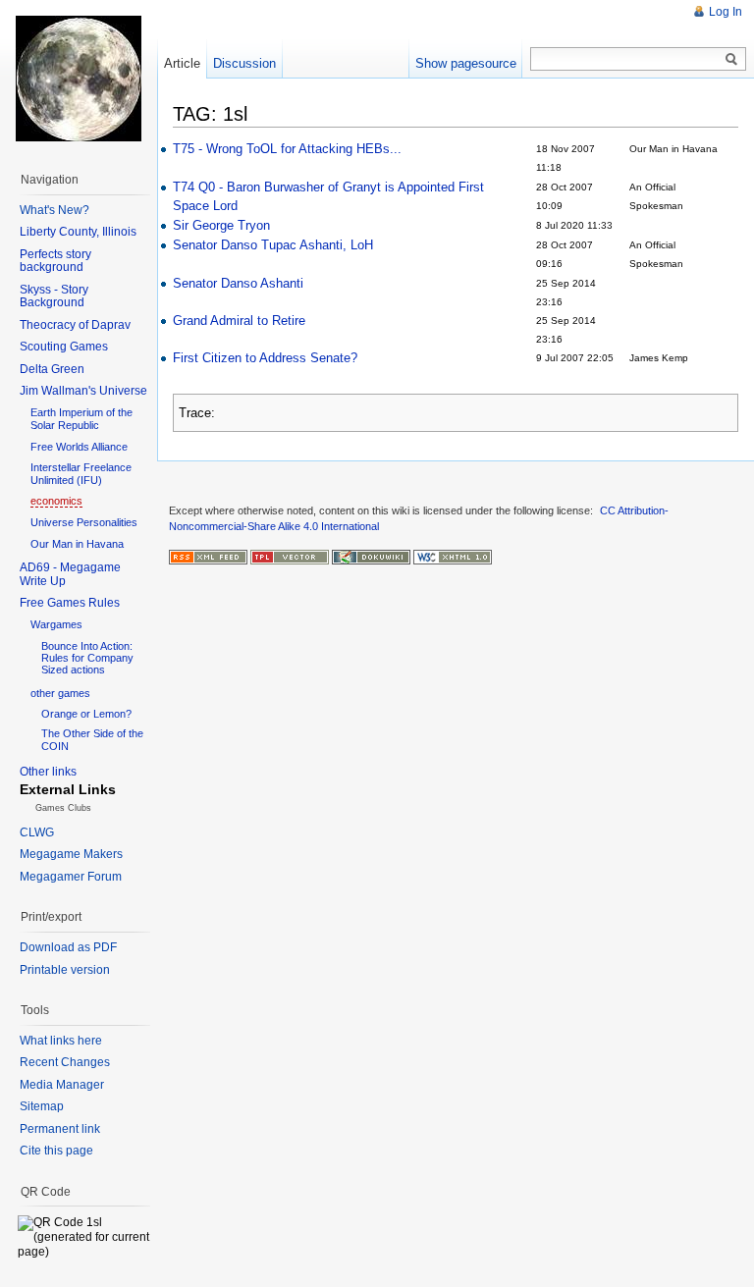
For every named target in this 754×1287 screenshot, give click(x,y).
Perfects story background (55, 261)
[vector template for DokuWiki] (289, 557)
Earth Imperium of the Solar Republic (81, 418)
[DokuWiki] (371, 557)
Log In (725, 12)
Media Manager (62, 1085)
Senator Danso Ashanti (238, 283)
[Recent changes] (208, 557)
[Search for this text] (731, 60)
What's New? (54, 210)
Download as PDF (68, 947)
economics (56, 501)
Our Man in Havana (77, 544)
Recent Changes (65, 1062)
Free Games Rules (70, 603)
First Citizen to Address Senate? (265, 357)
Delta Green (52, 369)
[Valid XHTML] (452, 557)
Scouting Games (64, 346)
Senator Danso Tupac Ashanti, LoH (273, 245)
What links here (61, 1040)
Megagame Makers (71, 854)
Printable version (65, 970)
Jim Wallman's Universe (83, 391)
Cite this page (56, 1150)
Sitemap (42, 1106)
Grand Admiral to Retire (239, 320)
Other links (48, 771)
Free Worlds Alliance (79, 447)
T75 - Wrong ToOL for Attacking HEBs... (287, 148)
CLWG (37, 832)
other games (60, 693)
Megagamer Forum (71, 877)
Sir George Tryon (221, 225)
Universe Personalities (83, 522)
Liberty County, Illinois (78, 232)
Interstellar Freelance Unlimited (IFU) (81, 473)
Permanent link (60, 1129)
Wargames (56, 624)
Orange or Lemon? (86, 714)
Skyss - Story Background (54, 296)
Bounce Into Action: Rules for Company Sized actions (87, 657)
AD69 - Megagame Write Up (70, 574)
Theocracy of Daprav (75, 325)
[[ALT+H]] (78, 78)
